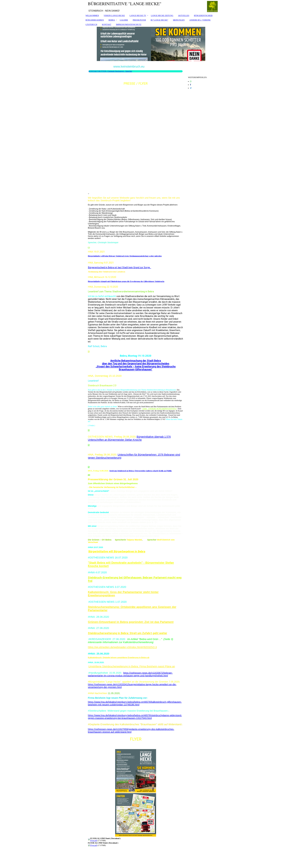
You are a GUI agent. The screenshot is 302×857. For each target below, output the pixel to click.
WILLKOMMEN (92, 16)
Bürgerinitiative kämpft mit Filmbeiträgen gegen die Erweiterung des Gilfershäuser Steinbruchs (126, 281)
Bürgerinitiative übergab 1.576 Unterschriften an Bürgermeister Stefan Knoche (129, 438)
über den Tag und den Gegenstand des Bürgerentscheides (135, 363)
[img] (151, 44)
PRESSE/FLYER (139, 20)
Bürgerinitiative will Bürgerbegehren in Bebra (116, 551)
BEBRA (112, 20)
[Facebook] (190, 85)
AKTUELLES (183, 16)
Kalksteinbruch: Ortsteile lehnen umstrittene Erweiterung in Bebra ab (118, 658)
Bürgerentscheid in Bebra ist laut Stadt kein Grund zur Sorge (119, 267)
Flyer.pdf (93, 841)
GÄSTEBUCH (91, 24)
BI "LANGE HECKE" (159, 20)
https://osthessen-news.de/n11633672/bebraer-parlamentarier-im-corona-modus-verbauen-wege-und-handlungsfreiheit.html (130, 674)
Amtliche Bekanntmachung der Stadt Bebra (135, 360)
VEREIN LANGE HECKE (114, 16)
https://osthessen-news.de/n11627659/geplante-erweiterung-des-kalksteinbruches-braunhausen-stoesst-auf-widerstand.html (131, 730)
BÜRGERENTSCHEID (203, 16)
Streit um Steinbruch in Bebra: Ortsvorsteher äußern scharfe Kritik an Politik (140, 471)
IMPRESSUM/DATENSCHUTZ (128, 24)
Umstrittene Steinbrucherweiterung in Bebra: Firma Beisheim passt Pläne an (131, 666)
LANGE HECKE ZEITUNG (162, 16)
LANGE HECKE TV (138, 16)
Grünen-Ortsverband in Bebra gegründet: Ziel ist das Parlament (131, 621)
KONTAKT (106, 24)
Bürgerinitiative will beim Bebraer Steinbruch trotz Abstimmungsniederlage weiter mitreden (125, 256)
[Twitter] (191, 88)
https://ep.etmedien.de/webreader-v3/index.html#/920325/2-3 (122, 647)
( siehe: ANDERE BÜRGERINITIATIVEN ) (159, 409)
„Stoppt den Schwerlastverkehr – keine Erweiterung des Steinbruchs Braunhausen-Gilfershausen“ (136, 368)
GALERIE (124, 20)
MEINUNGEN (179, 20)
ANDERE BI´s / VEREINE (200, 20)
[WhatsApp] (191, 81)
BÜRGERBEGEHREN (95, 20)
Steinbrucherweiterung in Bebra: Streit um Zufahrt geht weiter (127, 633)
